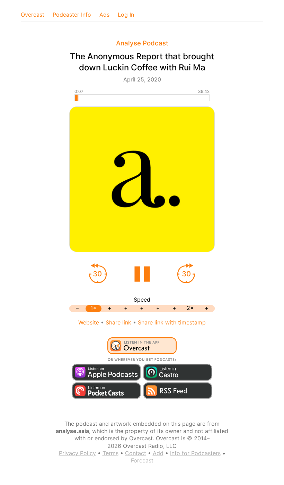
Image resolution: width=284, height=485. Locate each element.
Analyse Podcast (142, 43)
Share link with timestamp (172, 322)
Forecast (142, 460)
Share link (118, 322)
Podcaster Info (72, 14)
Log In (126, 14)
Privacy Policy (77, 453)
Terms (110, 453)
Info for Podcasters (195, 453)
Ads (104, 14)
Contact (135, 453)
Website (88, 322)
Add (158, 453)
